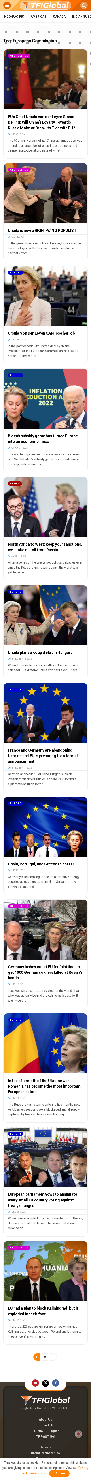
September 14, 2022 (21, 768)
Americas (38, 16)
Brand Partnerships (45, 1453)
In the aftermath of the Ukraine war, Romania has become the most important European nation (44, 1086)
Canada (59, 16)
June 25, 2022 (18, 1098)
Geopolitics (19, 55)
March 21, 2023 (19, 448)
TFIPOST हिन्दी (45, 1436)
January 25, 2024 (20, 339)
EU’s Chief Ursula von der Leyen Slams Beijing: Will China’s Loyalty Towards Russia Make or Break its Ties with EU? (41, 122)
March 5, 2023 (18, 556)
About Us (45, 1419)
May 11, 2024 (17, 237)
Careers (45, 1447)
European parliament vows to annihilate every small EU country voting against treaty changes (42, 1200)
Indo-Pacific (13, 16)
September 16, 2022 (21, 659)
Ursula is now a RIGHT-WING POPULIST (42, 230)
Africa (15, 483)
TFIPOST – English (45, 1431)
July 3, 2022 (16, 984)
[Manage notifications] (78, 1434)
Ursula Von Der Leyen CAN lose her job (41, 333)
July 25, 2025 (17, 134)
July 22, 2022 (17, 870)
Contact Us (45, 1425)
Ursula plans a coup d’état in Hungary (40, 652)
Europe (15, 272)
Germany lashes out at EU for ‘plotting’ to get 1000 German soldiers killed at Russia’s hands (45, 972)
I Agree (59, 1473)
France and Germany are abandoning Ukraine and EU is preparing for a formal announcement (43, 755)
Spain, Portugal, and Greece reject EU (41, 864)
